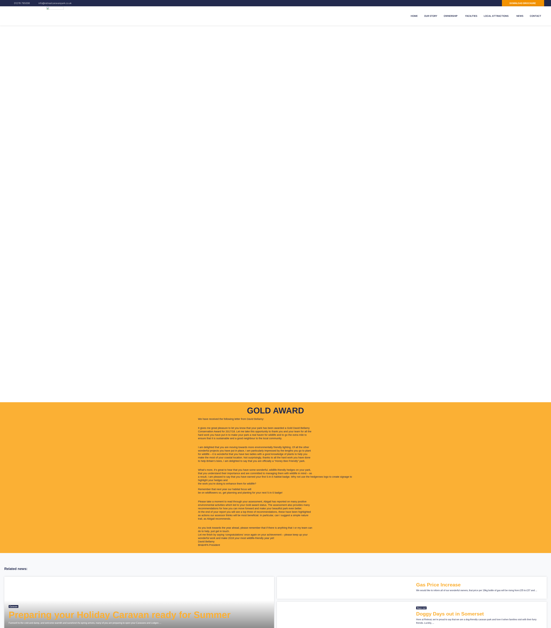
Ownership (450, 15)
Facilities (471, 15)
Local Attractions (496, 15)
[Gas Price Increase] (344, 588)
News (519, 15)
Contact (535, 15)
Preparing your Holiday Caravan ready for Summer (120, 615)
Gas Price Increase (438, 584)
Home (414, 15)
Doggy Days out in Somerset (450, 614)
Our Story (430, 15)
